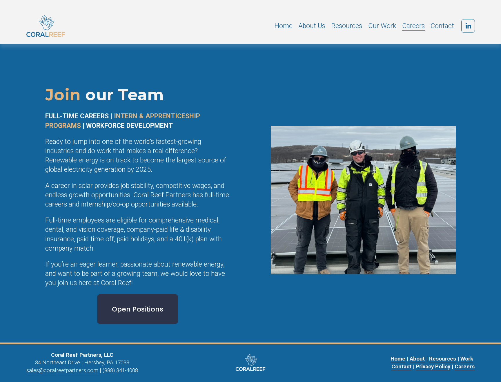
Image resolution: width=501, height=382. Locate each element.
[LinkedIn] (468, 26)
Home (284, 26)
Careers (413, 26)
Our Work (382, 26)
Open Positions (137, 309)
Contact (442, 26)
